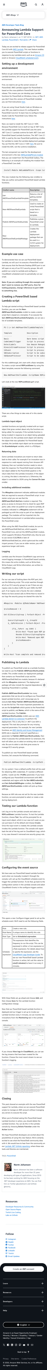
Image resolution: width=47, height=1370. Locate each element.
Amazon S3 (39, 55)
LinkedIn (11, 1250)
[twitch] (20, 1345)
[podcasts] (28, 1345)
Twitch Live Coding (13, 1212)
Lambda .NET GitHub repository (17, 1146)
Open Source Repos (13, 1209)
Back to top (22, 1352)
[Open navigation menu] (4, 5)
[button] (12, 15)
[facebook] (8, 1345)
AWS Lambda (18, 49)
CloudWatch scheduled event (27, 58)
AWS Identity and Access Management (27, 730)
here (23, 102)
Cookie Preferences (29, 1359)
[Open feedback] (44, 685)
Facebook (11, 1248)
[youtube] (24, 1345)
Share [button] (34, 40)
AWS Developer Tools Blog (13, 25)
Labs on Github (12, 1215)
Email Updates (14, 1256)
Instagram (12, 1239)
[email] (32, 1345)
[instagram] (16, 1345)
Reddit (11, 1242)
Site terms (15, 1359)
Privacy (6, 1359)
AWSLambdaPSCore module (32, 155)
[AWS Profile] (42, 4)
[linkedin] (12, 1345)
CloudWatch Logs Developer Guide (26, 954)
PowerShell (11, 1156)
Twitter (11, 1245)
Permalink (24, 40)
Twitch (11, 1253)
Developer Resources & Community (19, 1207)
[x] (4, 1345)
